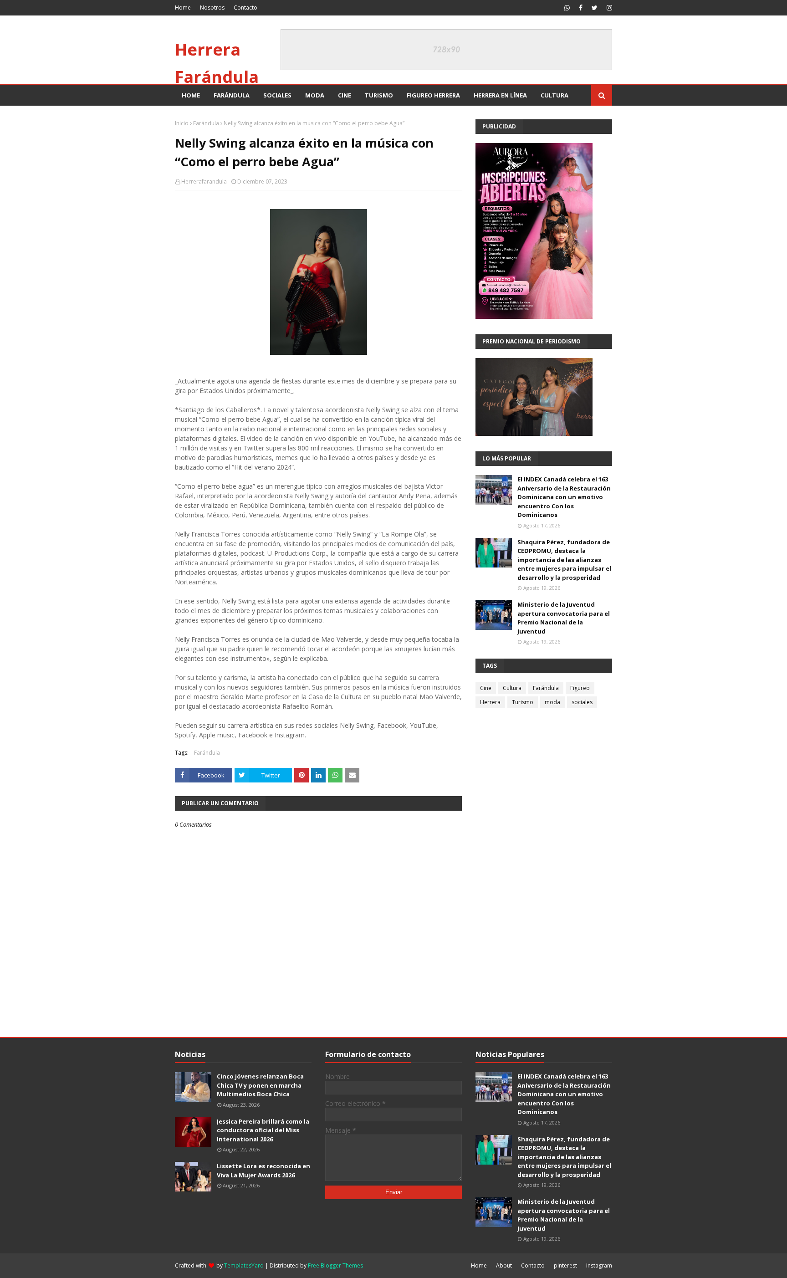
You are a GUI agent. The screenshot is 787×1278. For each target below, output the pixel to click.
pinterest (565, 1265)
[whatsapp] (567, 7)
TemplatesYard (244, 1265)
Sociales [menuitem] (277, 95)
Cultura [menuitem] (554, 95)
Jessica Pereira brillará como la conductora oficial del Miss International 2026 (263, 1130)
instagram (599, 1265)
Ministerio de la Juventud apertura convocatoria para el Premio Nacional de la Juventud (563, 617)
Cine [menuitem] (344, 95)
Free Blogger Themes (335, 1265)
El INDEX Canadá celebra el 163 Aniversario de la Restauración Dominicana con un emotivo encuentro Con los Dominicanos (564, 497)
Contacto (245, 7)
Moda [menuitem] (314, 95)
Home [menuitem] (191, 95)
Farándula (206, 123)
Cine (485, 688)
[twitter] (594, 7)
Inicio (182, 123)
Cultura (512, 688)
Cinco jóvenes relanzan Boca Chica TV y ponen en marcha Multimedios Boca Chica (260, 1085)
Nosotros (212, 7)
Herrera (490, 702)
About (504, 1265)
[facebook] (581, 7)
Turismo (522, 702)
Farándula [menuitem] (232, 95)
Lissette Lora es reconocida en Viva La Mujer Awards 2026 (263, 1170)
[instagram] (608, 7)
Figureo (580, 688)
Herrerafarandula (204, 181)
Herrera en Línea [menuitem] (500, 95)
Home (183, 7)
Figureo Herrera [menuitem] (433, 95)
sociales (582, 702)
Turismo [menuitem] (379, 95)
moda (552, 702)
